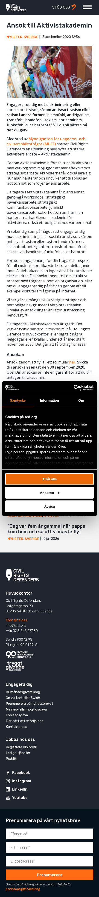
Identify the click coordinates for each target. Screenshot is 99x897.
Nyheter (14, 37)
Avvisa (49, 506)
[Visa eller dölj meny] (87, 7)
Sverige (31, 37)
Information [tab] (49, 400)
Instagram (21, 781)
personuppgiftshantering (23, 889)
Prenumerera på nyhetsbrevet (29, 703)
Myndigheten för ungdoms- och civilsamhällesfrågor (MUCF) (46, 141)
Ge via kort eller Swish (23, 698)
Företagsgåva (17, 715)
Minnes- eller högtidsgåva (26, 709)
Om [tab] (81, 400)
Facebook (21, 772)
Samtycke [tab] (18, 400)
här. (72, 362)
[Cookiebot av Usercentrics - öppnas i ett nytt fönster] (73, 388)
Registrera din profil (21, 747)
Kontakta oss (16, 620)
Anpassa (47, 493)
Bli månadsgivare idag (23, 692)
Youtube (20, 797)
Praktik (11, 759)
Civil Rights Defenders (16, 7)
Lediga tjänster (18, 753)
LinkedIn (19, 789)
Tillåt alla (49, 479)
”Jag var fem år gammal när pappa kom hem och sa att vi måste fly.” (46, 528)
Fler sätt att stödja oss (24, 721)
